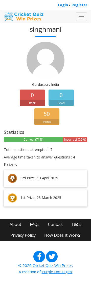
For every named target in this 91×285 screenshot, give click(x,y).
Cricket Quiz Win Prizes (53, 265)
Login (63, 5)
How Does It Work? (62, 235)
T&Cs (76, 224)
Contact (55, 224)
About (15, 224)
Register (79, 5)
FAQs (34, 224)
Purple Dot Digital (57, 271)
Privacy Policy (23, 235)
